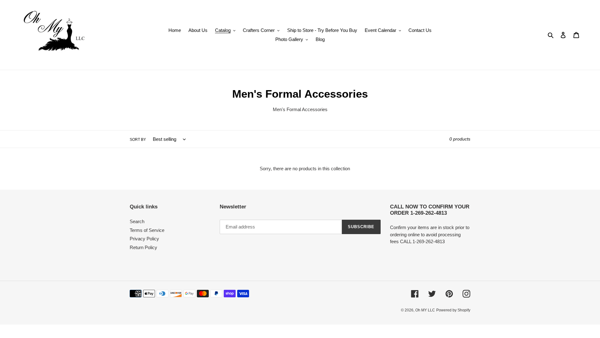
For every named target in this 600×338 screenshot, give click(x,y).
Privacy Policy (144, 238)
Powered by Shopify (453, 310)
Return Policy (143, 247)
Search (137, 221)
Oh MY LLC (425, 310)
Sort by (138, 139)
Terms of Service (147, 230)
